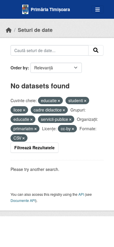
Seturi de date (35, 29)
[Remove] (59, 100)
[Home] (9, 29)
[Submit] (95, 50)
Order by (19, 68)
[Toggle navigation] (97, 9)
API (81, 194)
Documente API (23, 200)
